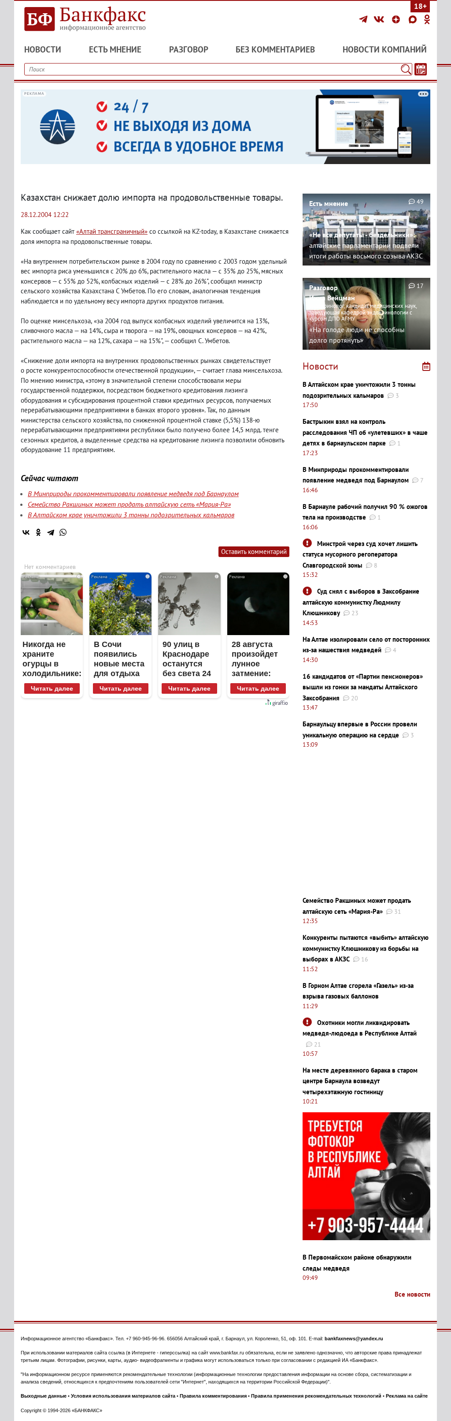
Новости (42, 49)
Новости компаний (385, 49)
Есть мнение (115, 49)
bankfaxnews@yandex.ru (354, 1338)
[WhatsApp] (63, 532)
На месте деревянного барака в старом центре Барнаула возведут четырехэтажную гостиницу (360, 1081)
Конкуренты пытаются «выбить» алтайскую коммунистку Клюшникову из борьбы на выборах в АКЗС (366, 948)
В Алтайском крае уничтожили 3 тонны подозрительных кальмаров (131, 514)
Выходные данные (44, 1396)
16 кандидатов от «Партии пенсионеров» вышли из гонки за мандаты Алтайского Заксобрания (363, 687)
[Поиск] (406, 69)
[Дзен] (397, 19)
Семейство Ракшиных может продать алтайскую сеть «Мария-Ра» (129, 504)
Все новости (412, 1294)
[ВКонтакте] (380, 19)
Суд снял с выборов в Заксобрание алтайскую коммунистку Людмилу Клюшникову (361, 602)
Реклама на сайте (407, 1396)
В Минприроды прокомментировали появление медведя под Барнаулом (133, 493)
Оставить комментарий (254, 551)
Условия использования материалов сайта (123, 1396)
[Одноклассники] (427, 19)
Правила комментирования (213, 1396)
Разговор (188, 49)
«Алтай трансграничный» (112, 231)
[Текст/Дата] (420, 69)
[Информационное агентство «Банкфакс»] (84, 19)
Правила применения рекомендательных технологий (316, 1396)
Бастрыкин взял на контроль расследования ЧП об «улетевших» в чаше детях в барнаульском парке (365, 432)
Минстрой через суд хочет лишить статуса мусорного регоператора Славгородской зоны (360, 554)
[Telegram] (364, 19)
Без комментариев (275, 49)
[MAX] (414, 19)
